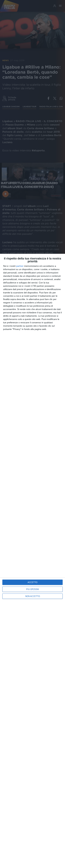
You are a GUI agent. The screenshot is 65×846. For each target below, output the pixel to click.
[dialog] (32, 550)
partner (20, 266)
